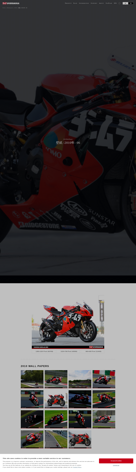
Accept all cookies (116, 460)
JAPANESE (116, 465)
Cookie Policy (77, 467)
